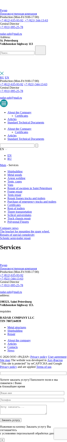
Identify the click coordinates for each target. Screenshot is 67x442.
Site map (5, 360)
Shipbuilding (15, 171)
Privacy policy (38, 356)
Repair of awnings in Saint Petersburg (29, 188)
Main (3, 165)
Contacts (12, 347)
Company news (9, 228)
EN (7, 77)
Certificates (21, 115)
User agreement (57, 356)
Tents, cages (14, 181)
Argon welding (16, 178)
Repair (11, 334)
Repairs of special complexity (17, 234)
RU (2, 77)
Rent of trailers (16, 208)
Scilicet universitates (19, 215)
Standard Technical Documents (25, 122)
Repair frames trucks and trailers (26, 198)
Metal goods (14, 174)
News (10, 350)
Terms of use (43, 366)
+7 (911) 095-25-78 (11, 27)
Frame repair (14, 191)
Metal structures (16, 327)
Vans (10, 184)
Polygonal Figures (18, 221)
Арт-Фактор (55, 360)
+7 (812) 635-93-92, (12, 20)
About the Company (19, 112)
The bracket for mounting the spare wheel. (25, 231)
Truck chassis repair (19, 218)
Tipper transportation (19, 211)
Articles (12, 119)
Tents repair (14, 195)
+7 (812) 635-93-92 (11, 84)
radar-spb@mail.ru (11, 33)
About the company (19, 340)
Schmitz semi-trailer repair (15, 238)
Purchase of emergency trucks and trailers (31, 201)
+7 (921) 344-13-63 (36, 20)
